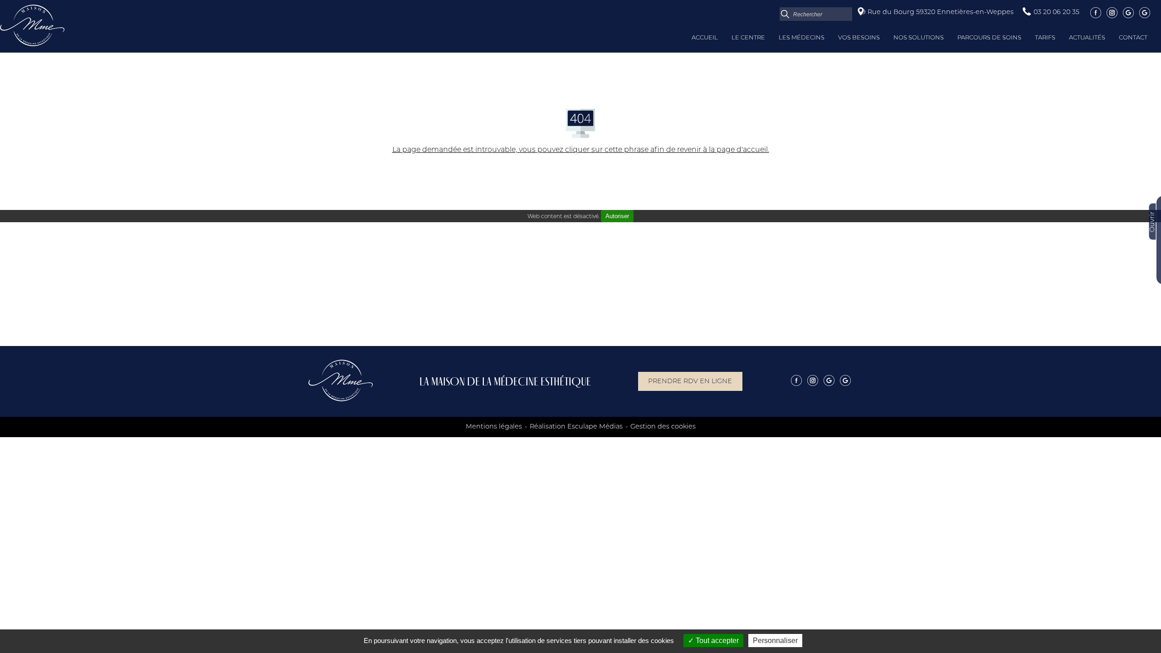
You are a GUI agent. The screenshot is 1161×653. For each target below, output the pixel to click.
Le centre (748, 38)
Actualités (1087, 38)
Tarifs (1045, 38)
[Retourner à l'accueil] (32, 44)
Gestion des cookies (663, 427)
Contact (1133, 38)
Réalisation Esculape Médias (576, 427)
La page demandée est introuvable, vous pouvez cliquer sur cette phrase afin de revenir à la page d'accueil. (580, 150)
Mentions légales (494, 427)
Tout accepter (716, 640)
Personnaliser (775, 640)
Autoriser (617, 216)
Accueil (705, 38)
